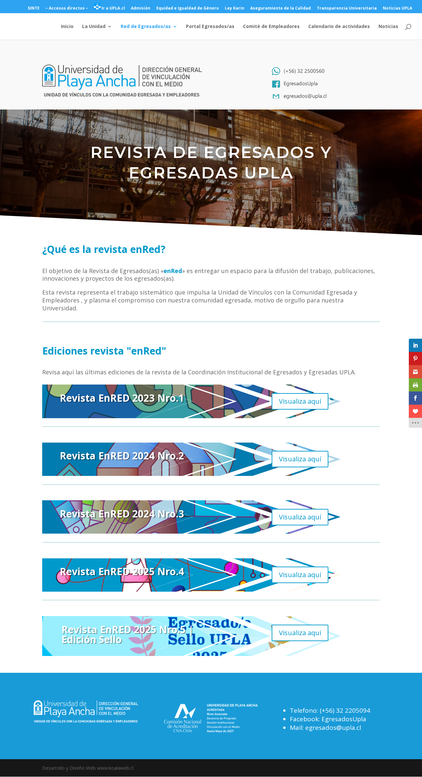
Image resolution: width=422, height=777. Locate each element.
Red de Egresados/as (146, 26)
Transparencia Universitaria (347, 8)
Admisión (140, 8)
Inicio (67, 26)
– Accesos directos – (66, 8)
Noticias (388, 26)
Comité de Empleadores (271, 26)
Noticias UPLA (397, 8)
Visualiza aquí (300, 401)
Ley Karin (234, 8)
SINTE (34, 8)
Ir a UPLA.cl (113, 8)
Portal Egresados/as (210, 26)
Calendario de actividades (339, 26)
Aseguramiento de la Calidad (280, 8)
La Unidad (94, 26)
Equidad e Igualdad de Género (187, 8)
